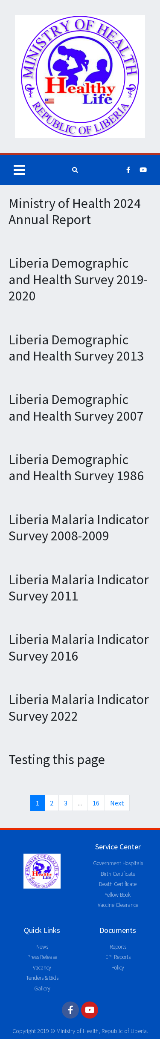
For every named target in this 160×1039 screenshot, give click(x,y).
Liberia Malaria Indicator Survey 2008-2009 (79, 527)
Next (117, 803)
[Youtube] (143, 170)
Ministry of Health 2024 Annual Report (75, 211)
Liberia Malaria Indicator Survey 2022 (79, 707)
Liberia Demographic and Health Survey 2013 (76, 347)
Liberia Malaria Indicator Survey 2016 (79, 647)
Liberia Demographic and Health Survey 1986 (76, 467)
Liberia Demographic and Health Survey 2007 (76, 407)
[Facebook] (128, 170)
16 (96, 803)
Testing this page (57, 759)
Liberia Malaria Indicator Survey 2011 (79, 587)
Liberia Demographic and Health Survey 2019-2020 (78, 279)
